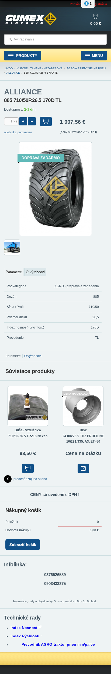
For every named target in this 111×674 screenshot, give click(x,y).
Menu (97, 55)
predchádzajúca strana (30, 479)
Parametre (14, 272)
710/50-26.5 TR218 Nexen (27, 436)
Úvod (9, 68)
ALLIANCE (13, 72)
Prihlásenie (77, 4)
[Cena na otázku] (83, 468)
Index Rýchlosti (25, 636)
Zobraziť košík (22, 544)
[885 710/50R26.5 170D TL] (55, 235)
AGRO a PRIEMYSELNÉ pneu (86, 68)
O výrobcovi (35, 272)
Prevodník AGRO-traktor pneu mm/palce (58, 644)
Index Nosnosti (25, 627)
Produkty (26, 55)
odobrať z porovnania (18, 132)
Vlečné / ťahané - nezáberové (40, 68)
